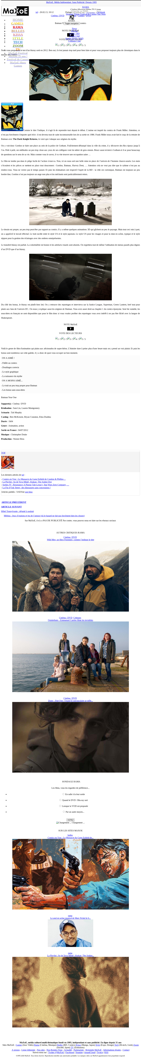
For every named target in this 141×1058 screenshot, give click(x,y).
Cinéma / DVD (70, 537)
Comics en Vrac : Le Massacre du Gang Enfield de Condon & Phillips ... (34, 479)
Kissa (78, 1045)
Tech (116, 1045)
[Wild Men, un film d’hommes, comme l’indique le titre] (70, 611)
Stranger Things (73, 14)
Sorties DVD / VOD (74, 38)
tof (3, 453)
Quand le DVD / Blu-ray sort (75, 800)
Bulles (60, 1045)
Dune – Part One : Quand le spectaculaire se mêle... (70, 701)
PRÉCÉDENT (14, 502)
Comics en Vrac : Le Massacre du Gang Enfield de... (70, 837)
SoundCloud (89, 1052)
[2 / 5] (64, 45)
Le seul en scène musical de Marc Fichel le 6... (70, 918)
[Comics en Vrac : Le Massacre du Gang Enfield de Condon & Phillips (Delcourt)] (70, 909)
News (74, 28)
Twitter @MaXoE (56, 1052)
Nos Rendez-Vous (54, 1050)
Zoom (136, 1045)
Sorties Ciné (74, 36)
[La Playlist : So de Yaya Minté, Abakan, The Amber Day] (70, 1027)
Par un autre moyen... (75, 812)
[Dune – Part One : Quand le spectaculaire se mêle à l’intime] (70, 772)
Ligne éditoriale (28, 1050)
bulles (70, 835)
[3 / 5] (70, 45)
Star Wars (101, 14)
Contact (126, 1050)
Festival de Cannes (88, 14)
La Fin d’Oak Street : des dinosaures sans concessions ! (26, 487)
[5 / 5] (83, 45)
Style (98, 1045)
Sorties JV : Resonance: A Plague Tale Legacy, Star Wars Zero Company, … (35, 485)
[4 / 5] (77, 45)
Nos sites (41, 1050)
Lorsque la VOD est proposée (75, 806)
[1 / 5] (58, 45)
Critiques (74, 41)
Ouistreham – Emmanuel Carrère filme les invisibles (70, 620)
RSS (106, 1052)
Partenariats (79, 1050)
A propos (16, 1050)
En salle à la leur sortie (75, 794)
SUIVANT (11, 507)
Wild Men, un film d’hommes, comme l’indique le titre (70, 539)
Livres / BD (74, 33)
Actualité (68, 1050)
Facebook (70, 1052)
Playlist (74, 31)
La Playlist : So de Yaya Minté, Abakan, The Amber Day (27, 482)
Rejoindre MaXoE (94, 1050)
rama (70, 915)
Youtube (79, 1052)
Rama (36, 1045)
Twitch (100, 1052)
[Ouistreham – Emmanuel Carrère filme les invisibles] (70, 691)
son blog (28, 492)
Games (19, 1045)
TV (72, 1047)
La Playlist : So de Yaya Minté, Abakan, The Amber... (70, 955)
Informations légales (112, 1050)
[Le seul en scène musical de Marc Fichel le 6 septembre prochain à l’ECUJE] (70, 946)
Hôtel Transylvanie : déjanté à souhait (17, 511)
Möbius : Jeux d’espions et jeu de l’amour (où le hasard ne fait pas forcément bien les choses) (44, 516)
